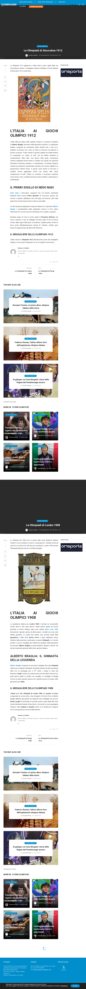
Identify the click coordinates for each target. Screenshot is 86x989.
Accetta (75, 986)
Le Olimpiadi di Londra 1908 (23, 272)
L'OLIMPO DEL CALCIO (36, 6)
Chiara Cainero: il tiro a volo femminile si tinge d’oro (15, 460)
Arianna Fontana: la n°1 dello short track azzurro (44, 430)
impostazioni (64, 986)
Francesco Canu (13, 437)
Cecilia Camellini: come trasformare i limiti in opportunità (44, 462)
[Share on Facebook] (5, 77)
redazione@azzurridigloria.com (42, 969)
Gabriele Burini (42, 468)
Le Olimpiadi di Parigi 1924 (46, 272)
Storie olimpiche (42, 46)
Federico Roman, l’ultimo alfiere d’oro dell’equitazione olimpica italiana (31, 343)
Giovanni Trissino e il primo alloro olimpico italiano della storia (31, 306)
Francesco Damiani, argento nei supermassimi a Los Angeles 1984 (16, 431)
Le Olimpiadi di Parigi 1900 (24, 739)
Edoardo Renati (27, 311)
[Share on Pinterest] (5, 86)
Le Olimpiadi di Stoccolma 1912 (48, 739)
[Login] (79, 4)
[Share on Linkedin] (5, 90)
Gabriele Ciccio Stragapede (45, 435)
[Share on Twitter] (5, 81)
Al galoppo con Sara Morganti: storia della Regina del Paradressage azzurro (31, 380)
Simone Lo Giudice (33, 55)
